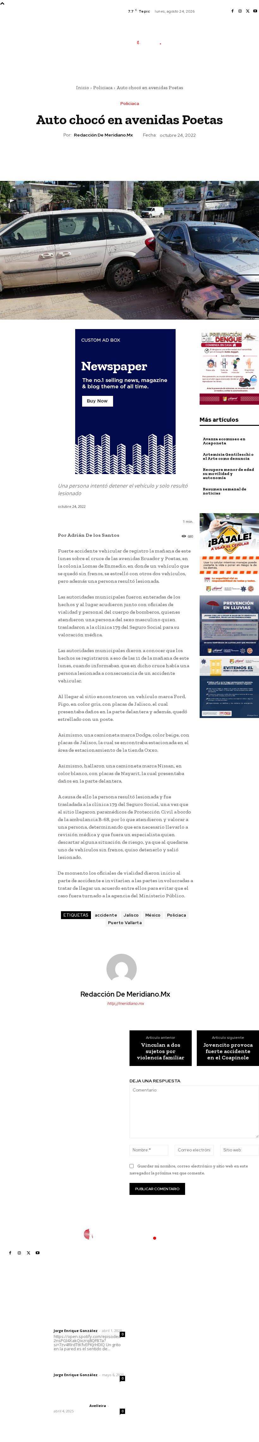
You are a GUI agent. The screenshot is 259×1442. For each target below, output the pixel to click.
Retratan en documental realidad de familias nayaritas (154, 1315)
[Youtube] (255, 11)
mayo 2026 (203, 1346)
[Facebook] (232, 11)
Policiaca (102, 87)
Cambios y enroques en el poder (153, 1332)
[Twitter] (247, 11)
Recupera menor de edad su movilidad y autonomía (228, 473)
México (153, 915)
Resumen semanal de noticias (224, 491)
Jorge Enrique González (76, 1330)
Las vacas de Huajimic (87, 1361)
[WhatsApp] (143, 156)
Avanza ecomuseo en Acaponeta (224, 441)
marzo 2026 (203, 1365)
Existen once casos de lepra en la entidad (155, 1370)
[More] (158, 156)
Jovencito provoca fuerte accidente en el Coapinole (228, 1051)
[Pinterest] (129, 156)
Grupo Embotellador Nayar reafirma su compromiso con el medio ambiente (153, 1351)
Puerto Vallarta (125, 922)
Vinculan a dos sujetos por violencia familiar (160, 1051)
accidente (106, 915)
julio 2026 (201, 1327)
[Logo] (152, 42)
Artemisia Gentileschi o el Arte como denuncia (228, 456)
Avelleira (97, 1405)
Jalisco (131, 915)
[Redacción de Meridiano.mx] (125, 969)
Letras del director (70, 1325)
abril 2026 (201, 1355)
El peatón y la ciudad (84, 1397)
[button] (179, 64)
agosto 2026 (204, 1317)
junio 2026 (202, 1336)
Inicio (82, 87)
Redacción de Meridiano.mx (103, 135)
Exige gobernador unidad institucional (153, 1384)
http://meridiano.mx (125, 1003)
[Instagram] (240, 11)
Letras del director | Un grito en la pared (87, 1313)
